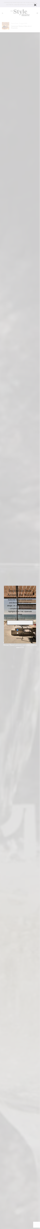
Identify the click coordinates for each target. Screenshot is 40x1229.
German (21, 630)
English (21, 633)
